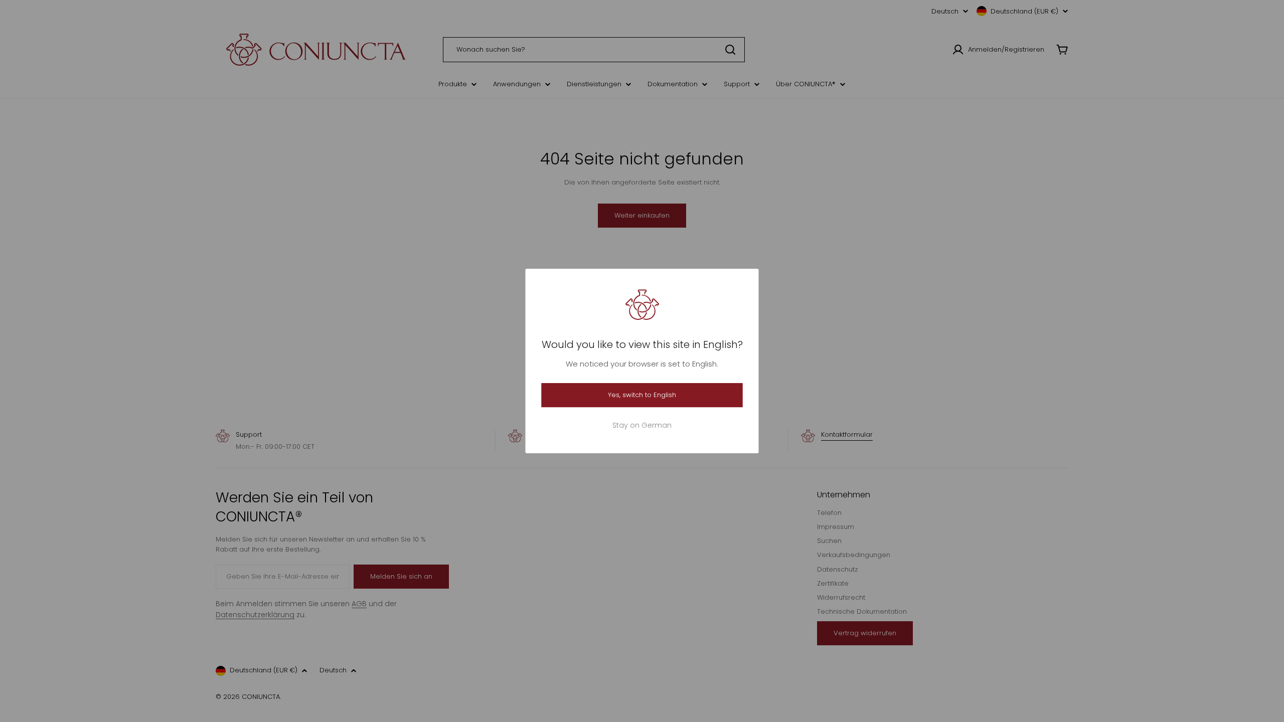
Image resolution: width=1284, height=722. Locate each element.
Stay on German (642, 425)
